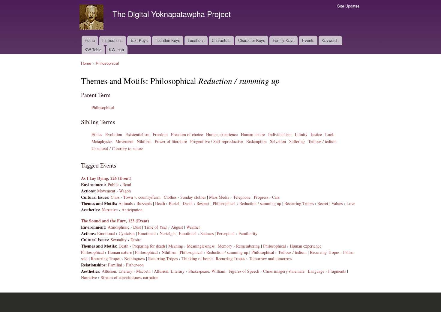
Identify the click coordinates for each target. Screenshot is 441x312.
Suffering (297, 141)
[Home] (92, 18)
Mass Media (219, 197)
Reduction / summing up (260, 203)
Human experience (222, 134)
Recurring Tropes (299, 203)
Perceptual (226, 233)
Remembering (248, 246)
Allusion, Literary (117, 271)
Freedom (160, 134)
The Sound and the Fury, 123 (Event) (115, 221)
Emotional (106, 233)
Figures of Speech (244, 271)
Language (316, 271)
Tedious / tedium (322, 141)
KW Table (93, 49)
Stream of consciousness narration (129, 277)
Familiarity (247, 233)
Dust (137, 227)
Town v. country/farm (141, 197)
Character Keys (251, 40)
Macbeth (143, 271)
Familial (115, 265)
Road (126, 184)
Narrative (110, 209)
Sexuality (119, 239)
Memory (225, 246)
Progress (261, 197)
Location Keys (167, 40)
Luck (329, 134)
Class (115, 197)
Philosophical (107, 63)
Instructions (112, 40)
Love (350, 203)
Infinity (301, 134)
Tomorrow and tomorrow (270, 258)
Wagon (125, 191)
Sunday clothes (193, 197)
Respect (202, 203)
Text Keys (139, 40)
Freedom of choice (187, 134)
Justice (316, 134)
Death (160, 203)
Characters (221, 40)
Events (308, 40)
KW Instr (116, 49)
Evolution (113, 134)
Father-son (135, 265)
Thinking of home (197, 258)
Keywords (330, 40)
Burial (174, 203)
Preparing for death (148, 246)
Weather (193, 227)
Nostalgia (168, 233)
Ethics (97, 134)
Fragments (337, 271)
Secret (323, 203)
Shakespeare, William (206, 271)
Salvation (278, 141)
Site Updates (348, 6)
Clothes (170, 197)
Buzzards (144, 203)
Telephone (241, 197)
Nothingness (134, 258)
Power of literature (171, 141)
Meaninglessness (200, 246)
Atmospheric (118, 227)
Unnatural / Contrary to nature (117, 148)
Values (337, 203)
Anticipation (132, 209)
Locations (196, 40)
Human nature (253, 134)
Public (113, 184)
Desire (135, 239)
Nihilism (144, 141)
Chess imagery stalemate (283, 271)
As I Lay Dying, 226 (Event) (106, 178)
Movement (125, 141)
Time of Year (155, 227)
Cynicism (127, 233)
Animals (125, 203)
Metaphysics (102, 141)
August (177, 227)
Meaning (175, 246)
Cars (276, 197)
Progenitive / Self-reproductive (216, 141)
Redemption (256, 141)
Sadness (207, 233)
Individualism (280, 134)
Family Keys (284, 40)
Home (90, 40)
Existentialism (137, 134)
